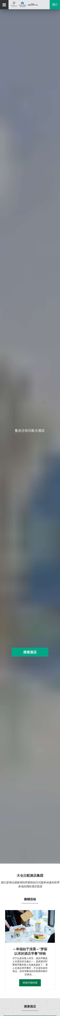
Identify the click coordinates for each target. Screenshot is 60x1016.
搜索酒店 (30, 652)
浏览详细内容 (30, 982)
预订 (55, 4)
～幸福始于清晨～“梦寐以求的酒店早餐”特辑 (30, 951)
